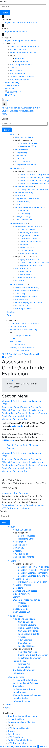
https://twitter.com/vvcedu (14, 31)
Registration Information (31, 265)
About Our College (24, 137)
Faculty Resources (28, 253)
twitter (15, 493)
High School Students (30, 235)
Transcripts (20, 280)
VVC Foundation (17, 73)
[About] (18, 134)
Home (12, 380)
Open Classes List (23, 219)
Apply (31, 111)
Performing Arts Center (26, 296)
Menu (4, 114)
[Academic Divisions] (36, 171)
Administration (22, 140)
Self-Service (16, 70)
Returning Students (29, 232)
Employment (38, 505)
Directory (19, 158)
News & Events (12, 85)
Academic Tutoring (24, 192)
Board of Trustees (28, 143)
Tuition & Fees (21, 268)
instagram (6, 493)
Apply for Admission (29, 259)
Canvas (13, 67)
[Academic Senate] (34, 186)
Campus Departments (25, 164)
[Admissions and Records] (41, 227)
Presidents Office (28, 146)
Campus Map (8, 505)
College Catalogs (23, 216)
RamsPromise (21, 299)
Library (18, 204)
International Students (30, 241)
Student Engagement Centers (29, 302)
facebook (23, 493)
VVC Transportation (19, 79)
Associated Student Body (27, 287)
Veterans (24, 244)
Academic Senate (23, 186)
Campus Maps (22, 152)
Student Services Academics (28, 207)
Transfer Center (22, 305)
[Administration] (31, 140)
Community (20, 155)
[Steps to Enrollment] (36, 257)
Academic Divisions (24, 171)
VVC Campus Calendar (21, 64)
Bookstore (20, 195)
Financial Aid (26, 271)
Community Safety (23, 505)
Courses (43, 413)
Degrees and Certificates (27, 198)
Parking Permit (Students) (22, 76)
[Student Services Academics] (44, 207)
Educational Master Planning (23, 52)
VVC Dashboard (9, 508)
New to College (27, 229)
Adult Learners (27, 247)
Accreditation (21, 149)
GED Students (26, 250)
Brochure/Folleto (10, 413)
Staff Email (20, 58)
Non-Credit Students (30, 238)
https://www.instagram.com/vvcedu (19, 40)
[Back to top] (0, 474)
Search (3, 1)
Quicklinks (10, 320)
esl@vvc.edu (16, 426)
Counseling (25, 213)
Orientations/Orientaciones (21, 416)
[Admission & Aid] (28, 224)
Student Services (10, 111)
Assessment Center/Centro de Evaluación (21, 407)
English (17, 91)
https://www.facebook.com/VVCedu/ (19, 22)
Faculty (5, 416)
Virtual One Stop (18, 49)
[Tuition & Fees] (31, 269)
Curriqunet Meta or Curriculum (34, 189)
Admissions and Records (26, 226)
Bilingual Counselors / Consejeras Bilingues (22, 410)
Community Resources (28, 413)
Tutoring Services (23, 308)
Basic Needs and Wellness (27, 290)
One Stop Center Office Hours (24, 46)
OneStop (24, 111)
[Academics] (23, 168)
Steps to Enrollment (24, 256)
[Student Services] (28, 285)
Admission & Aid (30, 107)
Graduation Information (26, 277)
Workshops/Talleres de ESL (15, 419)
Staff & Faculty (12, 82)
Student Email (21, 61)
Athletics (24, 210)
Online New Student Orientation (33, 655)
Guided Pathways (23, 201)
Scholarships (26, 274)
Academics (15, 107)
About (5, 107)
